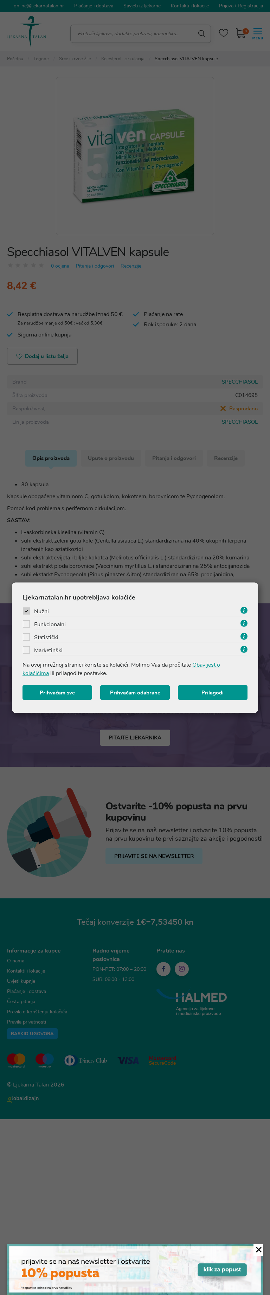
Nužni (41, 611)
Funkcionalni (50, 624)
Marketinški (48, 650)
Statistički (46, 637)
